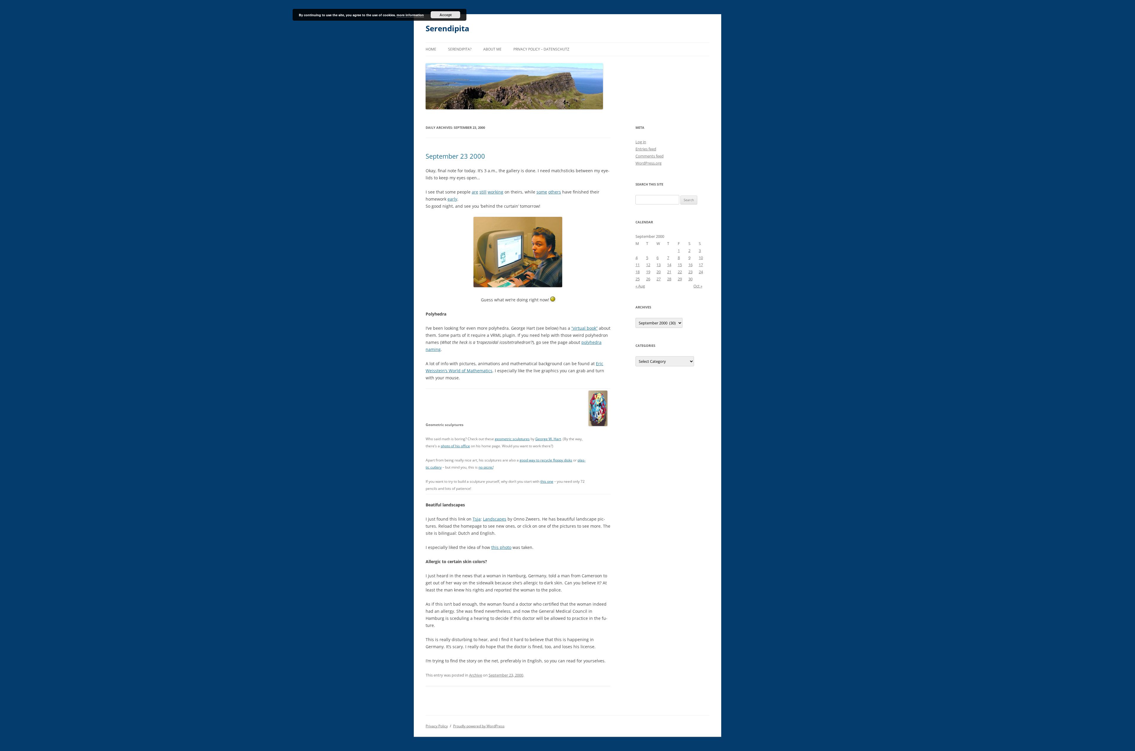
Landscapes (494, 519)
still (483, 192)
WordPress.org (648, 163)
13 (658, 264)
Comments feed (649, 156)
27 (658, 279)
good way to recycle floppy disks (546, 460)
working (495, 192)
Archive (475, 675)
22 (680, 271)
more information (410, 15)
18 (637, 271)
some (541, 192)
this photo (501, 547)
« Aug (640, 286)
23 (690, 271)
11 (637, 264)
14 (669, 264)
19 (648, 271)
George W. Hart (548, 438)
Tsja (477, 519)
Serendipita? (459, 49)
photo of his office (455, 445)
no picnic (486, 467)
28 (669, 279)
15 (680, 264)
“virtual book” (584, 328)
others (554, 192)
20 (658, 271)
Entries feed (645, 149)
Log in (640, 141)
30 (690, 279)
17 (701, 264)
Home (431, 49)
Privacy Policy (437, 726)
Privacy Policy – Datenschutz (541, 49)
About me (492, 49)
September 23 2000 (455, 156)
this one (546, 481)
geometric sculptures (512, 438)
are (475, 192)
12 (648, 264)
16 (690, 264)
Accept (446, 14)
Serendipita (447, 28)
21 (669, 271)
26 (648, 279)
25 (637, 279)
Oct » (697, 286)
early (452, 199)
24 (701, 271)
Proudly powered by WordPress (479, 726)
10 (701, 257)
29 (680, 279)
